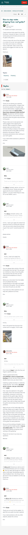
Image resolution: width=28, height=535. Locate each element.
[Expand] (14, 184)
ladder (7, 388)
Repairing (6, 75)
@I (9, 467)
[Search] (1, 6)
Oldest (8, 89)
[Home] (1, 10)
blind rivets (20, 386)
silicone (9, 386)
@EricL (7, 187)
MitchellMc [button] (9, 351)
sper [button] (7, 24)
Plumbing (13, 75)
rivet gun (14, 386)
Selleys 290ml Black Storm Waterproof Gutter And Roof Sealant (14, 112)
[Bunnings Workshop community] (7, 2)
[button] (4, 25)
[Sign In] (24, 2)
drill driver (21, 384)
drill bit (5, 386)
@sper (7, 100)
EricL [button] (7, 94)
